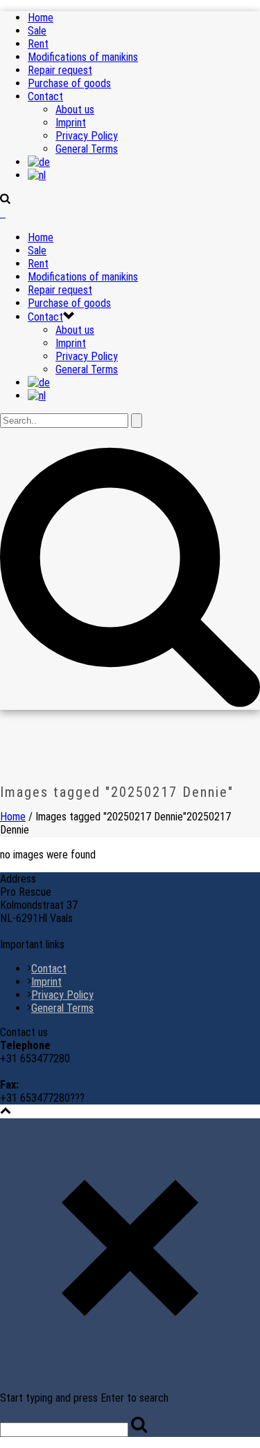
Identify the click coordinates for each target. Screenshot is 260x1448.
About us (74, 109)
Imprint (70, 122)
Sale (37, 30)
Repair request (60, 70)
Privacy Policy (86, 135)
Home (40, 17)
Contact (45, 96)
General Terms (86, 149)
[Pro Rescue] (3, 213)
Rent (38, 43)
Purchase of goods (69, 83)
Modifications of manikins (83, 57)
